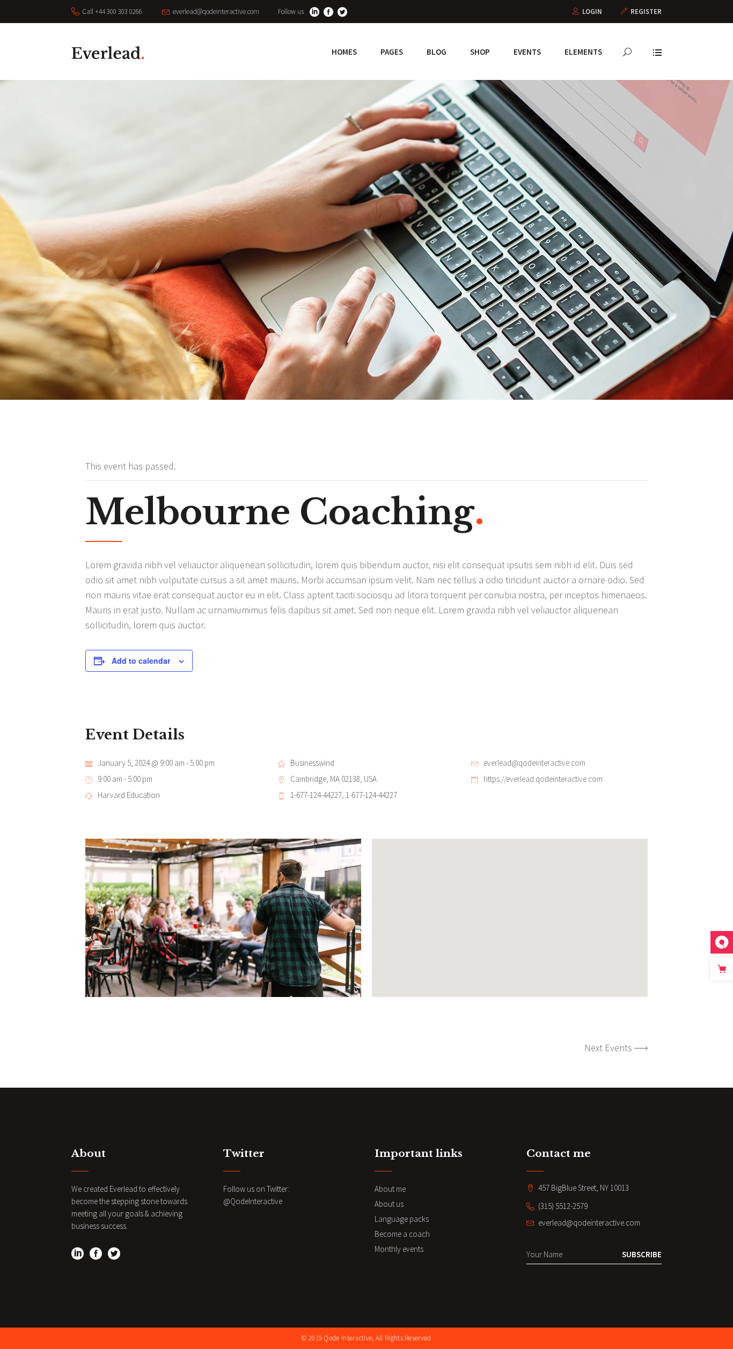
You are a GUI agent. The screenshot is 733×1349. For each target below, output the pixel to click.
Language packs (402, 1219)
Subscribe (642, 1254)
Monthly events (399, 1249)
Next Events (608, 1048)
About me (390, 1189)
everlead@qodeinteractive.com (534, 763)
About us (389, 1204)
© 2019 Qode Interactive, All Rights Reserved (366, 1338)
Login (592, 11)
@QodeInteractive (252, 1201)
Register (646, 11)
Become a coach (402, 1234)
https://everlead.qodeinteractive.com (543, 779)
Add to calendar (141, 660)
